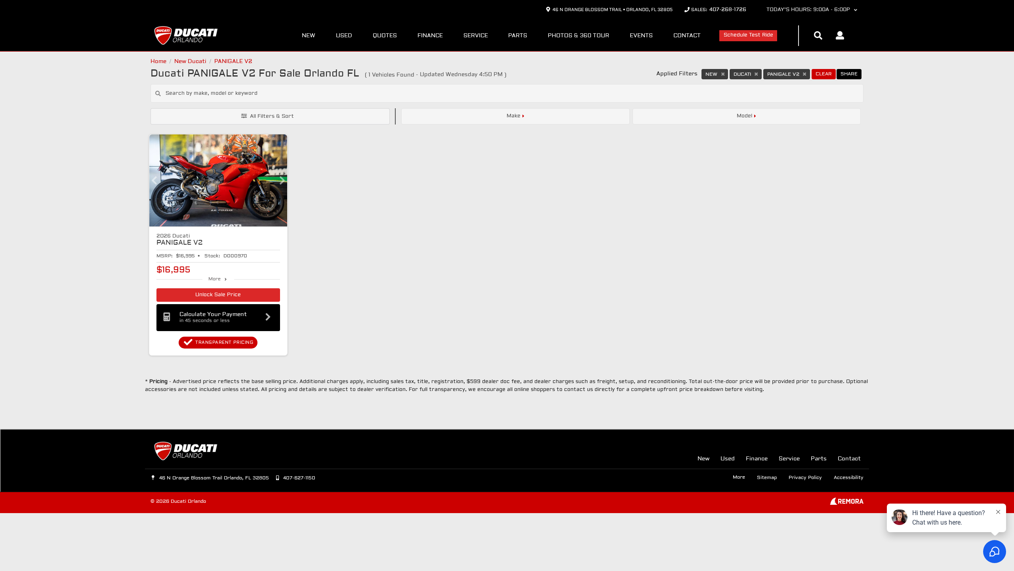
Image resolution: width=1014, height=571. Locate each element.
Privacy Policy (805, 477)
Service (475, 35)
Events (641, 35)
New (308, 35)
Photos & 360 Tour (578, 35)
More (214, 279)
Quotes (385, 35)
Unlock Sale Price (218, 295)
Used (344, 35)
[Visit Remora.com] (846, 503)
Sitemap (767, 477)
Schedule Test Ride (748, 35)
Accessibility (848, 477)
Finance (430, 35)
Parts (517, 35)
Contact (687, 35)
